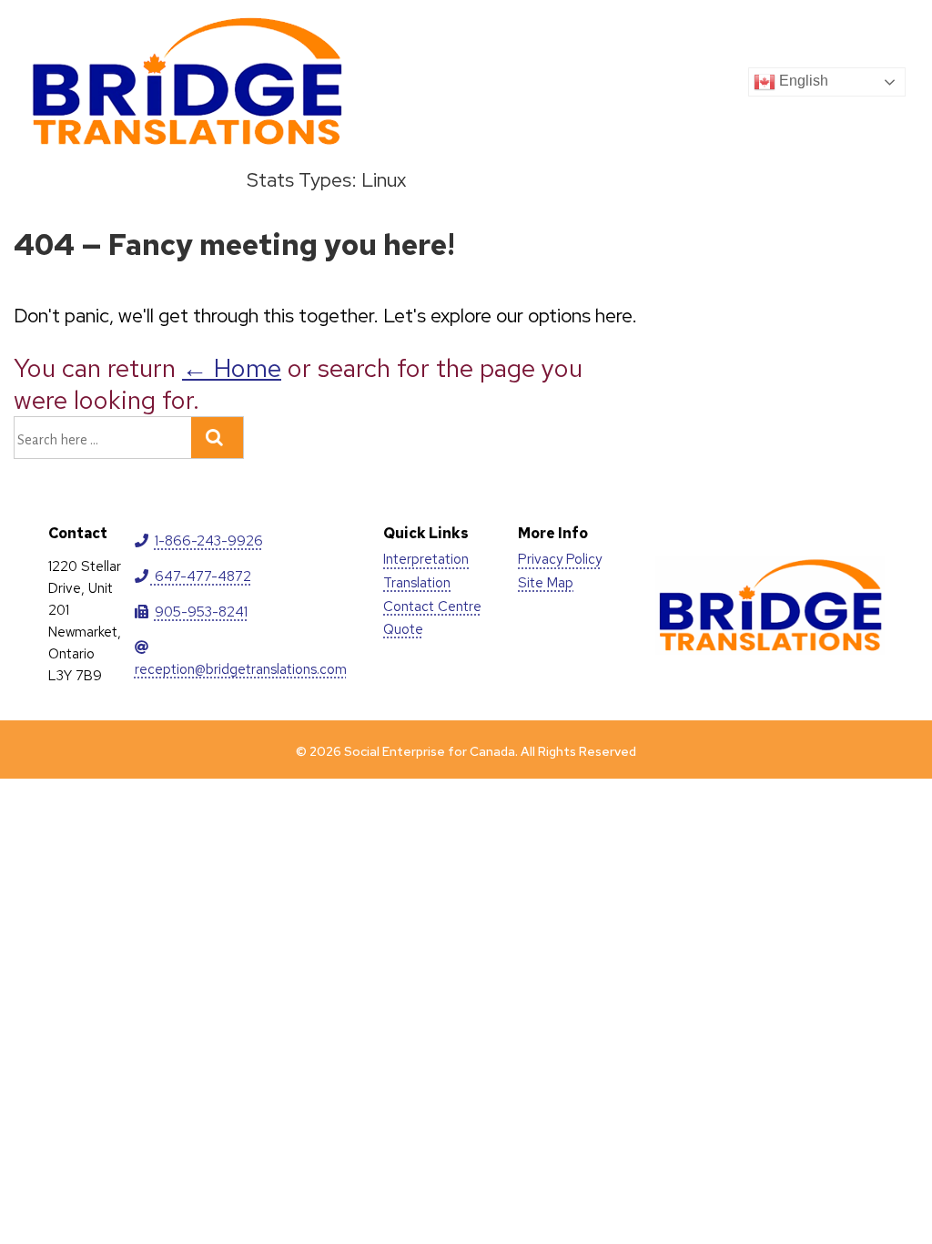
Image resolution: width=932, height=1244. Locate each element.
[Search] (217, 437)
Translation (417, 583)
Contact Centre (432, 606)
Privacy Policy (560, 559)
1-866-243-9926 (209, 541)
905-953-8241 (201, 612)
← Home (231, 368)
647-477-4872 (201, 576)
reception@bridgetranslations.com (241, 669)
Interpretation (426, 559)
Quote (403, 629)
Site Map (545, 583)
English (801, 80)
